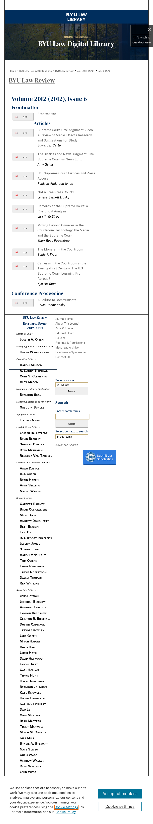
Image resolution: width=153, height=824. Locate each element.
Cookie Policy (66, 812)
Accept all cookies (119, 793)
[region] (76, 800)
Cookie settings (66, 807)
